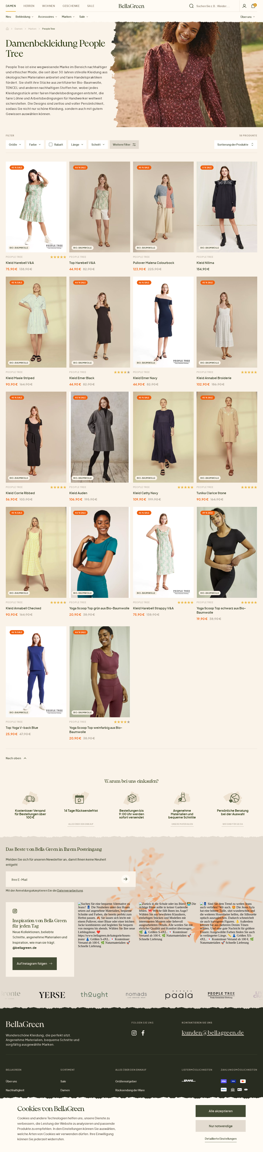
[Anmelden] (244, 6)
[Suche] (213, 6)
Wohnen (48, 6)
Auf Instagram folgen (32, 963)
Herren (28, 6)
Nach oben (14, 758)
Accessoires (46, 16)
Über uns (246, 16)
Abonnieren (125, 879)
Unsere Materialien (182, 824)
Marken (66, 16)
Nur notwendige (221, 1126)
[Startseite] (131, 6)
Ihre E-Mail (19, 879)
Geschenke (71, 6)
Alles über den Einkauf (81, 824)
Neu (8, 16)
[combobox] (215, 6)
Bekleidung (23, 16)
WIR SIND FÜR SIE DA (233, 824)
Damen (11, 6)
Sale (82, 16)
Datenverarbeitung (70, 890)
